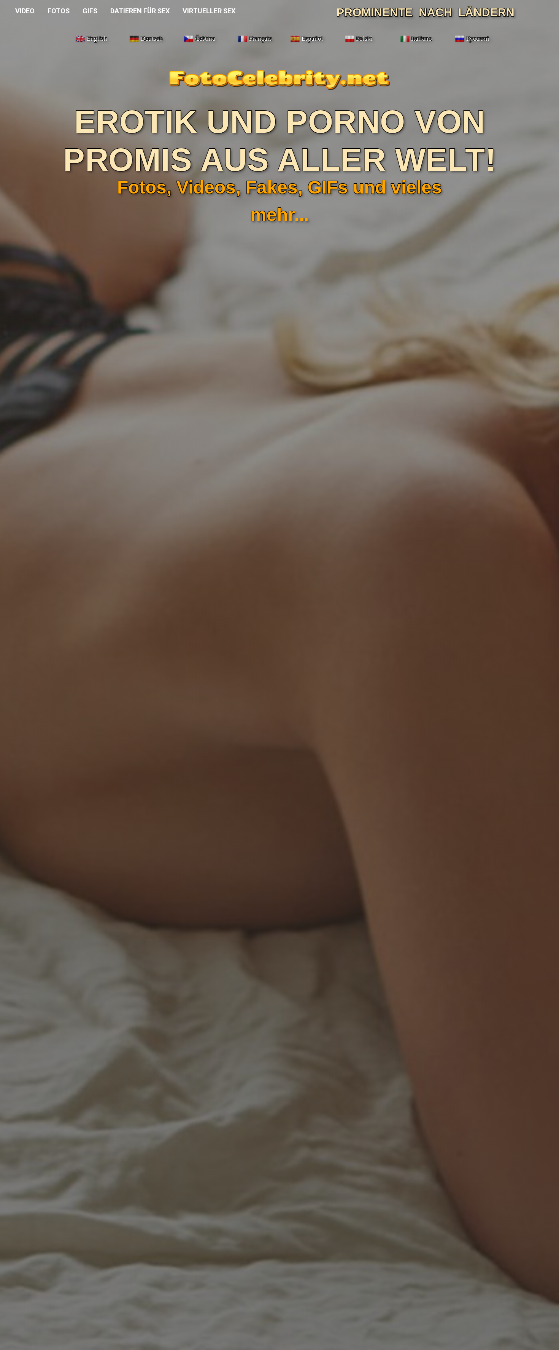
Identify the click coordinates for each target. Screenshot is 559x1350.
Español (312, 38)
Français (260, 38)
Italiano (421, 38)
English (97, 38)
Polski (364, 38)
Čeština (205, 38)
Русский (477, 38)
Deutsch (152, 38)
